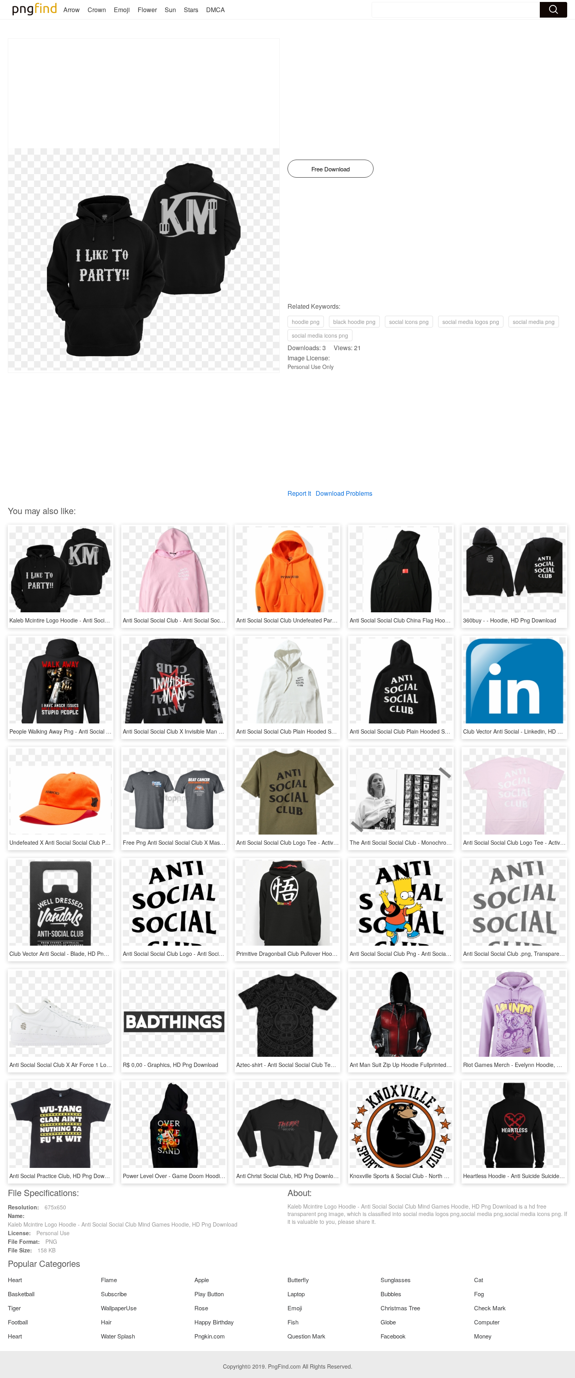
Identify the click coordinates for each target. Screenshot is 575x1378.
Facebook (393, 1336)
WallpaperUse (119, 1308)
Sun (170, 9)
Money (483, 1336)
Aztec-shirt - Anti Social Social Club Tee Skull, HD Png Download (315, 1065)
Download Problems (344, 493)
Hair (106, 1322)
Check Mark (490, 1308)
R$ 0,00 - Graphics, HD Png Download (170, 1065)
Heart (15, 1279)
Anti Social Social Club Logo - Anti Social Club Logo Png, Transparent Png (214, 953)
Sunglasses (396, 1279)
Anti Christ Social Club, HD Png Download (288, 1176)
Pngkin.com (209, 1336)
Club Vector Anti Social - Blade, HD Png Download (71, 953)
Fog (479, 1294)
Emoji (122, 9)
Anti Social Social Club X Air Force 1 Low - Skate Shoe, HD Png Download (100, 1065)
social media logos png (470, 322)
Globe (388, 1322)
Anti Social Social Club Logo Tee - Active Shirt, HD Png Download (317, 842)
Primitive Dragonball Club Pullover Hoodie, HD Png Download (312, 953)
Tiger (14, 1308)
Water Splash (118, 1336)
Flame (109, 1279)
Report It (299, 493)
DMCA (215, 9)
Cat (478, 1279)
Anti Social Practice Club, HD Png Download (63, 1176)
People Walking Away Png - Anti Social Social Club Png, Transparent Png (99, 731)
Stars (191, 9)
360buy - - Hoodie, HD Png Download (509, 620)
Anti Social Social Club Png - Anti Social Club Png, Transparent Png (433, 953)
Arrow (71, 9)
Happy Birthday (214, 1322)
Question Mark (306, 1336)
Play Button (209, 1294)
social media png (534, 322)
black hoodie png (354, 322)
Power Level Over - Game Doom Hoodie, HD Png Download (197, 1176)
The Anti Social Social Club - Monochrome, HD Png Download (426, 842)
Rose (201, 1308)
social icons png (409, 322)
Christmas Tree (400, 1308)
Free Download (330, 169)
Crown (97, 9)
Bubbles (391, 1294)
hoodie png (306, 322)
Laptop (296, 1294)
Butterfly (298, 1279)
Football (18, 1322)
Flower (147, 9)
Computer (487, 1322)
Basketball (21, 1294)
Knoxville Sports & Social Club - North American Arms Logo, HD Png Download (447, 1176)
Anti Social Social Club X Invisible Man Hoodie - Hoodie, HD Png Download (215, 731)
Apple (201, 1279)
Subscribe (114, 1294)
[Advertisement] (143, 93)
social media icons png (320, 335)
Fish (293, 1322)
